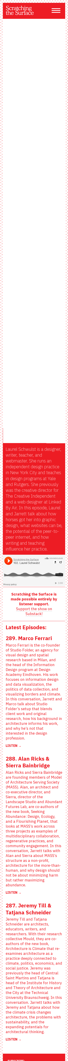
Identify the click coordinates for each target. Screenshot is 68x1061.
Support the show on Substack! (34, 611)
